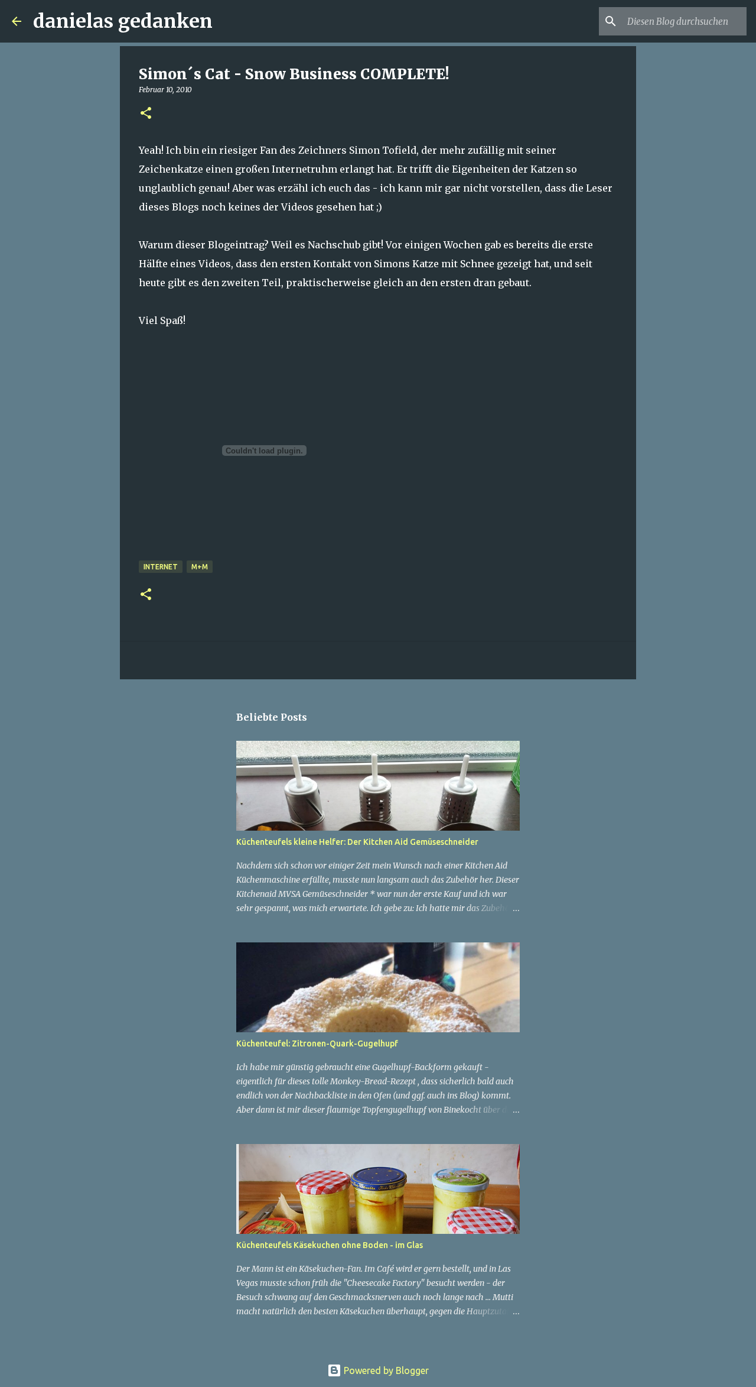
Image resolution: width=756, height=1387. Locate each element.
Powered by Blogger (385, 1370)
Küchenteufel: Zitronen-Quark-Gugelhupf (317, 1043)
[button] (146, 114)
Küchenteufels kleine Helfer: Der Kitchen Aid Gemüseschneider (357, 842)
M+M (199, 567)
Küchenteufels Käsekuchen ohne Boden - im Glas (329, 1245)
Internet (161, 567)
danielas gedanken (123, 21)
